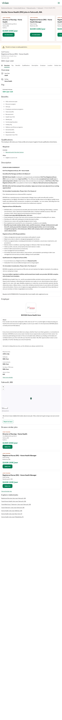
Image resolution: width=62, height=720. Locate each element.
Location (50, 65)
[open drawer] (59, 3)
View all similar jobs (6, 491)
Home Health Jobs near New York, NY (11, 514)
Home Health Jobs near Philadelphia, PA (12, 517)
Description (35, 65)
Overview (7, 65)
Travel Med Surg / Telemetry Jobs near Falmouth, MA (16, 504)
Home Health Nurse (19, 8)
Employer (43, 65)
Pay (13, 65)
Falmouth (40, 8)
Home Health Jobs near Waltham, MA (11, 511)
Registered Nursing (6, 8)
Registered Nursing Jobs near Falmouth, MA (13, 498)
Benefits (18, 65)
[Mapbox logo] (5, 411)
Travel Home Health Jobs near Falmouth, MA (13, 501)
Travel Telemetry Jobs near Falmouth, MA (12, 507)
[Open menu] (2, 65)
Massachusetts (31, 8)
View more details (8, 377)
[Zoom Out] (3, 389)
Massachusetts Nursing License (15, 152)
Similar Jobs (57, 65)
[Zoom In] (3, 387)
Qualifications (26, 65)
